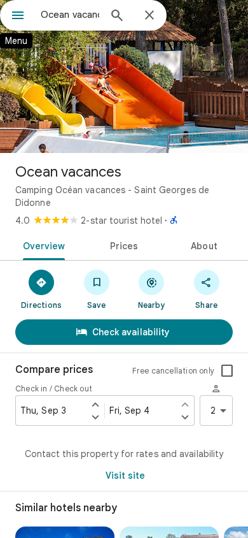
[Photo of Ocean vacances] (124, 76)
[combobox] (70, 14)
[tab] (41, 244)
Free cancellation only (173, 370)
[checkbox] (227, 371)
